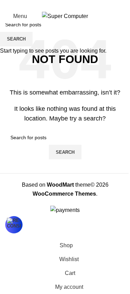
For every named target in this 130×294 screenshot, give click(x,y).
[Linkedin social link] (73, 4)
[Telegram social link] (82, 4)
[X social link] (57, 4)
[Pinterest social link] (65, 4)
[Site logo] (65, 16)
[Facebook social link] (48, 4)
